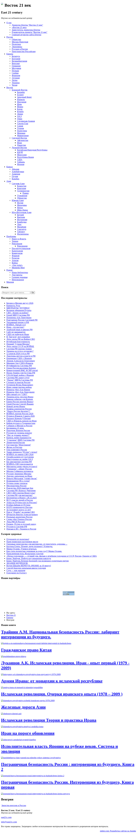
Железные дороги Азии (23, 707)
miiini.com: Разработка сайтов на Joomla (118, 831)
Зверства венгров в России (13, 805)
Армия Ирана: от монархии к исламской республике (51, 680)
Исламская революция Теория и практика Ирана (48, 720)
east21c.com (6, 817)
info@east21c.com (9, 822)
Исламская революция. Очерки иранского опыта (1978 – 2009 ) (62, 694)
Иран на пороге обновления (27, 733)
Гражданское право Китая (26, 650)
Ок (33, 293)
